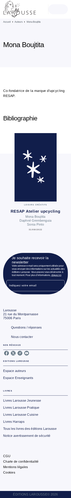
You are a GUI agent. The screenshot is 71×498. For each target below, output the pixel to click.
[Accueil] (19, 9)
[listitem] (6, 353)
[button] (37, 55)
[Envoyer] (60, 285)
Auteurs (18, 22)
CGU (6, 456)
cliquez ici (56, 275)
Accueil (7, 22)
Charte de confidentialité (21, 461)
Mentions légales (15, 467)
